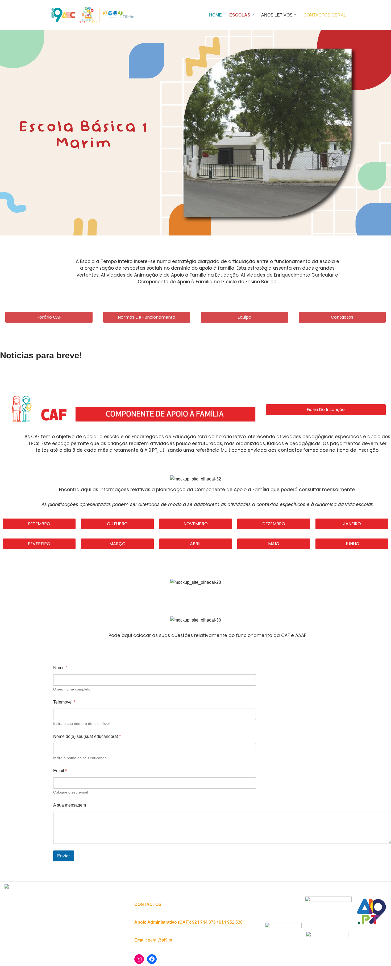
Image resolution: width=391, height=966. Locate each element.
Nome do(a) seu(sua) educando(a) (87, 736)
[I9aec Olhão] (92, 15)
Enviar (63, 855)
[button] (253, 15)
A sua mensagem (69, 805)
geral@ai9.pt (160, 940)
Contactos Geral (324, 15)
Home (215, 15)
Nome (60, 667)
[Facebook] (152, 959)
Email (60, 770)
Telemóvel (64, 702)
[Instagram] (139, 959)
